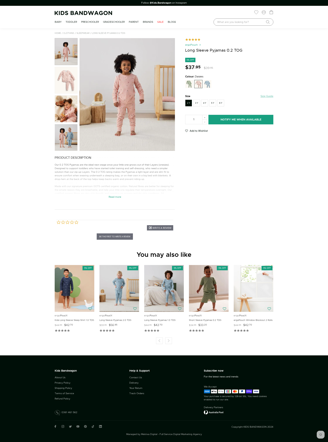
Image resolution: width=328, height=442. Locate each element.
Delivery (134, 382)
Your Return (135, 388)
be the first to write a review (114, 236)
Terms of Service (64, 393)
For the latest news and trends (221, 376)
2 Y (188, 103)
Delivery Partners (213, 407)
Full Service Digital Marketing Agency (181, 434)
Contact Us (135, 377)
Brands (148, 21)
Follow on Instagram (164, 2)
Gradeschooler (114, 21)
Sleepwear (83, 33)
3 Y (196, 103)
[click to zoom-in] (127, 94)
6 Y (220, 103)
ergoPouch (191, 44)
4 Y (204, 103)
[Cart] (271, 12)
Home (58, 33)
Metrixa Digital (149, 434)
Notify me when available (241, 119)
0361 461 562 (69, 412)
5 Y (212, 103)
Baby (58, 21)
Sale (160, 21)
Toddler (71, 21)
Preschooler (90, 21)
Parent (134, 21)
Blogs (172, 21)
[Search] (267, 22)
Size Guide (267, 96)
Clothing (68, 33)
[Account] (264, 12)
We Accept (210, 386)
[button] (83, 94)
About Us (60, 377)
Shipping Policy (63, 388)
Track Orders (136, 393)
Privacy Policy (62, 382)
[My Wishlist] (256, 12)
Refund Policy (62, 398)
